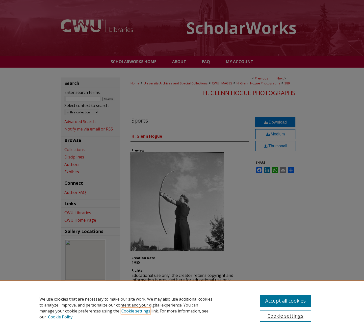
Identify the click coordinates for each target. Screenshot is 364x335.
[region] (182, 308)
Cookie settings (135, 311)
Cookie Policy (60, 317)
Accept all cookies (285, 300)
